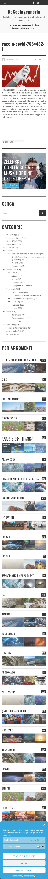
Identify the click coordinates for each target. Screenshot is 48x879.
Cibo (13, 272)
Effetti (8, 311)
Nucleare (15, 305)
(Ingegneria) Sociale (20, 285)
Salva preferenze (24, 870)
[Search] (5, 2)
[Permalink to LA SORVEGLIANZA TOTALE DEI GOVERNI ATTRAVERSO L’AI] (29, 719)
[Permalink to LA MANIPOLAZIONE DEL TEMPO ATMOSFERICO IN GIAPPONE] (40, 368)
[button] (44, 824)
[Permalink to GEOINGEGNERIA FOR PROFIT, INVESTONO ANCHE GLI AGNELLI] (40, 642)
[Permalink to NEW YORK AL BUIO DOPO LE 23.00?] (29, 642)
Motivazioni (11, 269)
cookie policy (29, 875)
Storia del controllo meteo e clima (26, 254)
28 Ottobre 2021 (12, 59)
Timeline (9, 250)
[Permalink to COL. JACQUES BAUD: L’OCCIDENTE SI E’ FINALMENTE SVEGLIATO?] (29, 525)
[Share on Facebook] (35, 59)
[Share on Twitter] (40, 59)
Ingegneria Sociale (14, 238)
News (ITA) (11, 241)
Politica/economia (19, 318)
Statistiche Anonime (24, 856)
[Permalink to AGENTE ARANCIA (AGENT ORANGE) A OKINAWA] (13, 603)
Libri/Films (10, 325)
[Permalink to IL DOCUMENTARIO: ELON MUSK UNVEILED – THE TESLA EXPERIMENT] (40, 816)
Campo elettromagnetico (16, 328)
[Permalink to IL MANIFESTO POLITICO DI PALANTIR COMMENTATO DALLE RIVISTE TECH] (40, 719)
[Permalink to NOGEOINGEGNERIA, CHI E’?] (13, 525)
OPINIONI (10, 235)
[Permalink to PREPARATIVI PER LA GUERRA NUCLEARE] (13, 738)
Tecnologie (11, 289)
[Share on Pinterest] (44, 59)
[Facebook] (33, 2)
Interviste (10, 247)
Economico (16, 282)
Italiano (9, 142)
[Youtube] (38, 2)
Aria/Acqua (16, 276)
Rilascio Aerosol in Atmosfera (24, 295)
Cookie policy (17, 875)
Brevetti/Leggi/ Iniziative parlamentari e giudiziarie (18, 439)
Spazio (14, 308)
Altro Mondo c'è (13, 331)
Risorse (15, 279)
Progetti (15, 263)
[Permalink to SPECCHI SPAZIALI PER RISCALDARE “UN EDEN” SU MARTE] (29, 777)
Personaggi (16, 266)
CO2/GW (15, 301)
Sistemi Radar (17, 292)
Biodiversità (16, 315)
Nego (24, 863)
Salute (14, 321)
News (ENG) (11, 244)
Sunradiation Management (23, 298)
